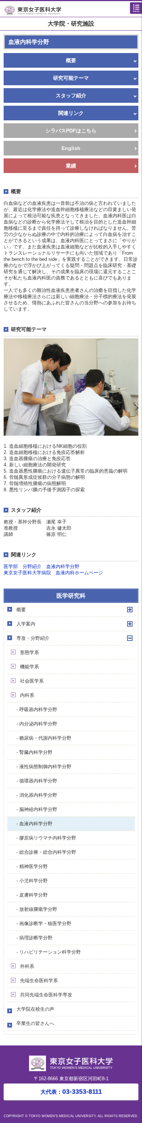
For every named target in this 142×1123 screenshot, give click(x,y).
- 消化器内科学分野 (36, 795)
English (71, 148)
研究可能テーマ (71, 78)
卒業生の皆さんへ (35, 1023)
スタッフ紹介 (71, 95)
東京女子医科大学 (73, 9)
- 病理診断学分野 (34, 937)
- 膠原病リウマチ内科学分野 (46, 838)
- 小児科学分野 (32, 880)
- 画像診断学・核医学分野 (43, 923)
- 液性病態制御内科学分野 (43, 766)
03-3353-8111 (71, 1091)
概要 (71, 60)
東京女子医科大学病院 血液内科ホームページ (53, 572)
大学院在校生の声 (35, 1009)
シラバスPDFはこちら (71, 131)
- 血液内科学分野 (34, 823)
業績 (71, 166)
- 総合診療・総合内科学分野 (46, 852)
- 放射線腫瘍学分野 (36, 909)
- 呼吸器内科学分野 (36, 709)
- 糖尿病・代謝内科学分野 (43, 738)
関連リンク (71, 113)
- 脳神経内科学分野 (36, 809)
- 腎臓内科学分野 (34, 752)
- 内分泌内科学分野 (36, 723)
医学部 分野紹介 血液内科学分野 (41, 566)
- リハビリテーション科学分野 (48, 952)
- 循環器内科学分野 (36, 781)
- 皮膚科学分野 (32, 895)
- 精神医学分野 (32, 866)
